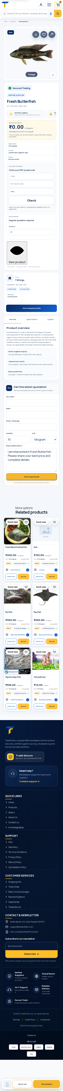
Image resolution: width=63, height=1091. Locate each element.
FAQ (10, 842)
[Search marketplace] (57, 13)
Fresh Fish (13, 21)
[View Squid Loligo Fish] (17, 660)
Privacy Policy (14, 857)
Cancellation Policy (17, 867)
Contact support (29, 781)
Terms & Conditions (17, 852)
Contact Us (13, 822)
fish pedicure (40, 677)
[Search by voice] (51, 14)
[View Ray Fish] (45, 596)
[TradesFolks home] (5, 4)
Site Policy (13, 847)
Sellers (11, 812)
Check (31, 200)
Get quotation (46, 1084)
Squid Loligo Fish (13, 677)
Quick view (13, 522)
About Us (12, 817)
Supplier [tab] (50, 319)
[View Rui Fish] (17, 596)
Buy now (23, 576)
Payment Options (16, 897)
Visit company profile (32, 308)
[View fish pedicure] (45, 660)
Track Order (13, 887)
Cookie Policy (30, 1020)
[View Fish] (45, 531)
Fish (35, 547)
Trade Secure (14, 907)
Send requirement (31, 477)
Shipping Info (14, 882)
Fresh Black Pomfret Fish (16, 547)
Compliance (45, 1020)
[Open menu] (49, 4)
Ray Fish (37, 612)
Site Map (16, 1020)
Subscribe (31, 954)
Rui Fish (8, 612)
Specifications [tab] (31, 319)
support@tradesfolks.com (21, 927)
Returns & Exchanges (18, 892)
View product (17, 262)
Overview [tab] (12, 319)
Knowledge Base (16, 827)
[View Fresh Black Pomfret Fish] (17, 531)
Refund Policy (14, 862)
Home (5, 21)
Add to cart (11, 576)
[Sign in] (40, 4)
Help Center (14, 902)
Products (12, 807)
